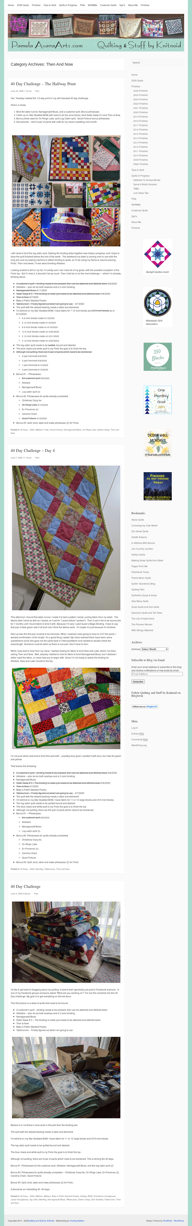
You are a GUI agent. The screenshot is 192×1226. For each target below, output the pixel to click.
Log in (134, 727)
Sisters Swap (103, 429)
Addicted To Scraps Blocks (146, 179)
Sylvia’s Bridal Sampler (145, 184)
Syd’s (122, 5)
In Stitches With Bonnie (143, 542)
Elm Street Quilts (139, 531)
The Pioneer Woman (141, 624)
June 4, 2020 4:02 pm (20, 893)
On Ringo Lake (89, 429)
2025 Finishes (140, 90)
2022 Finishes (140, 103)
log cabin (34, 1199)
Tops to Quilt (50, 5)
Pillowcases (71, 1199)
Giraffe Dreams (139, 537)
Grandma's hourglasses (105, 1195)
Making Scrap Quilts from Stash (147, 560)
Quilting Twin (138, 589)
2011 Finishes (140, 151)
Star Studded (97, 1199)
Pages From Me (139, 566)
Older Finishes (140, 164)
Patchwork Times (140, 571)
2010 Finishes (140, 155)
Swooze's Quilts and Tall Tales (146, 612)
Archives (135, 649)
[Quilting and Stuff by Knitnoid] (96, 50)
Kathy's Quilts (138, 554)
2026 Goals (23, 5)
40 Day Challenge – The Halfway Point (43, 83)
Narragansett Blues (72, 429)
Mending (39, 868)
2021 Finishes (140, 107)
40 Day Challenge (25, 886)
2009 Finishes (140, 159)
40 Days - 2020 (27, 429)
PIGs (82, 5)
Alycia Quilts (137, 519)
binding (83, 1195)
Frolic (46, 429)
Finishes (36, 5)
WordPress (179, 1220)
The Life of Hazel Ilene (142, 618)
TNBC (136, 188)
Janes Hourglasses (19, 1199)
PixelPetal (167, 1220)
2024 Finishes (140, 94)
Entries (137, 733)
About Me (133, 5)
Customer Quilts (108, 5)
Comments (139, 739)
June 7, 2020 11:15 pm (21, 457)
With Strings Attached (142, 630)
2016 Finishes (140, 129)
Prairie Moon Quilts (141, 577)
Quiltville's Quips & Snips (144, 595)
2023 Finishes (140, 99)
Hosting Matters (77, 1220)
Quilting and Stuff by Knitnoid (41, 1220)
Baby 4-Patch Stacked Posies (65, 1195)
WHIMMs (92, 5)
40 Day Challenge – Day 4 (33, 450)
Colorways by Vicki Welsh (144, 525)
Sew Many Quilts (139, 601)
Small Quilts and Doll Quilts (145, 606)
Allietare (39, 429)
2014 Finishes (140, 138)
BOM (90, 1195)
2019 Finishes (140, 116)
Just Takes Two (140, 192)
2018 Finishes (140, 120)
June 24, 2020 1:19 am (21, 90)
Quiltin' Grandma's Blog (143, 583)
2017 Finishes (140, 125)
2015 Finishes (140, 133)
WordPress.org (139, 745)
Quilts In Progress (68, 5)
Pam (37, 90)
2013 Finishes (140, 142)
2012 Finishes (140, 146)
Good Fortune (56, 429)
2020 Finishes (140, 112)
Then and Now (62, 868)
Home (11, 5)
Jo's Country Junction (142, 548)
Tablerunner (49, 868)
